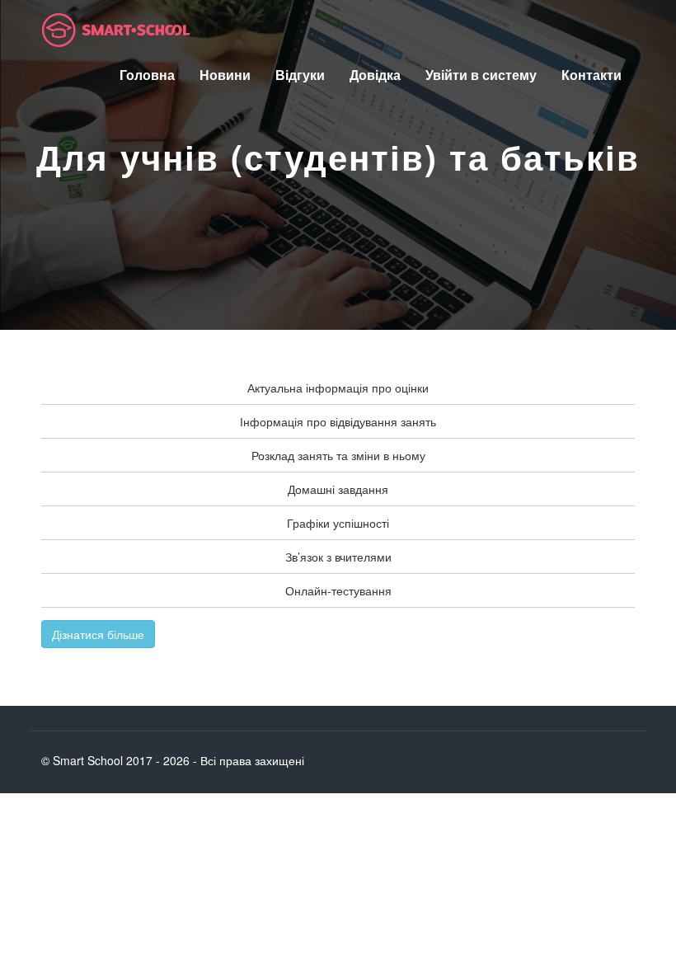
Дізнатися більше (98, 634)
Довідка (375, 74)
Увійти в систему (481, 74)
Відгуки (300, 74)
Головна (147, 74)
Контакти (591, 74)
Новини (225, 74)
